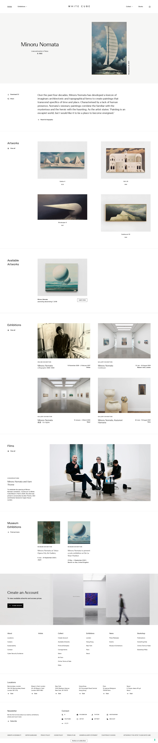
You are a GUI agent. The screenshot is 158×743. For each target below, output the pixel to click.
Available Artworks (64, 642)
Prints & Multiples (63, 645)
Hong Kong (89, 642)
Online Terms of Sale (64, 661)
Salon (60, 653)
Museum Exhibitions (115, 645)
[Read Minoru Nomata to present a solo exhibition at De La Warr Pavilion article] (79, 532)
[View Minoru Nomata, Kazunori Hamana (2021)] (124, 395)
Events (111, 642)
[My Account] (150, 7)
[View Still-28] (126, 160)
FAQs (59, 665)
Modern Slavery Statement (88, 735)
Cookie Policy (58, 735)
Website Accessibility (14, 735)
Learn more (82, 300)
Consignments (62, 649)
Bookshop (141, 633)
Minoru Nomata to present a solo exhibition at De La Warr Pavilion (79, 553)
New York (89, 645)
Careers (9, 642)
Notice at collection (79, 741)
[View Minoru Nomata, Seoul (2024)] (64, 395)
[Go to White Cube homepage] (79, 7)
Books (141, 6)
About (9, 633)
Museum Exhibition (45, 546)
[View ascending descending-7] (62, 277)
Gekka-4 (62, 181)
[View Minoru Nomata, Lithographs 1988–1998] (64, 340)
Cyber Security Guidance (15, 653)
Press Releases (114, 638)
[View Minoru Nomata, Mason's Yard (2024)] (124, 340)
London (88, 638)
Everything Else (142, 642)
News (111, 633)
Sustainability (11, 645)
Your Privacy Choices (108, 735)
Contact (9, 649)
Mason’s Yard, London (144, 367)
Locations (10, 638)
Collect (128, 6)
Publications (141, 638)
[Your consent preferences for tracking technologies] (155, 740)
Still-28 (125, 181)
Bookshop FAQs (142, 649)
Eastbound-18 (125, 234)
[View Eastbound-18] (126, 213)
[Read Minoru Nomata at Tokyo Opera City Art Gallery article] (49, 532)
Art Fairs (60, 657)
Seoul (88, 422)
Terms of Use (71, 735)
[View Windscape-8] (62, 207)
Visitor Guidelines (31, 735)
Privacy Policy (45, 735)
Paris (149, 422)
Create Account (63, 638)
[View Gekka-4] (62, 160)
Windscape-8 (62, 222)
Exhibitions (21, 6)
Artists (9, 6)
